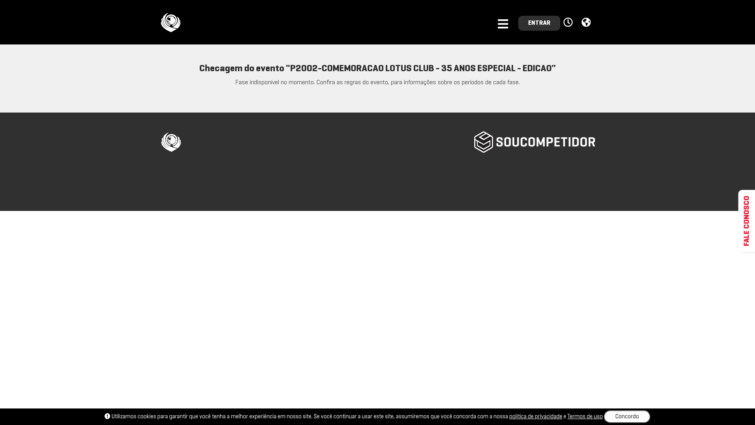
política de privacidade (535, 416)
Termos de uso (585, 416)
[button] (569, 22)
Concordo (627, 416)
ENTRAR (539, 23)
